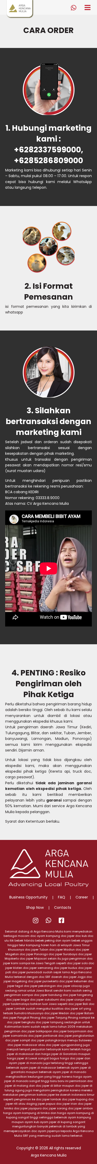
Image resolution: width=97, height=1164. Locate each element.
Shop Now (35, 907)
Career (82, 897)
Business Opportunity (28, 897)
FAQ (61, 897)
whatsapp (14, 312)
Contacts (62, 907)
